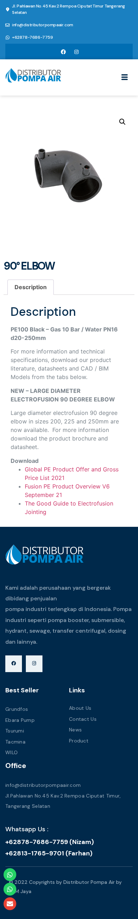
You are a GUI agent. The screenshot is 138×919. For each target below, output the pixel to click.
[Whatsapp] (10, 874)
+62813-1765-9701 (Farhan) (48, 853)
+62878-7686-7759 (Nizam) (49, 842)
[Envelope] (10, 903)
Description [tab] (31, 287)
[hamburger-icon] (125, 78)
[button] (122, 121)
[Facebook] (63, 51)
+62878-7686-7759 (32, 37)
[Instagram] (76, 51)
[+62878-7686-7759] (7, 38)
